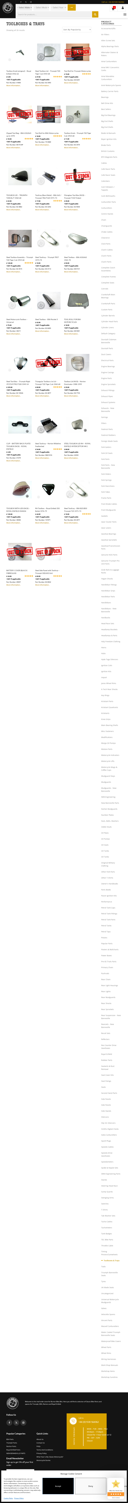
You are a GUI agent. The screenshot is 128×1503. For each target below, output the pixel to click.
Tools (103, 1266)
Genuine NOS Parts (109, 555)
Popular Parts (106, 943)
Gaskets (104, 516)
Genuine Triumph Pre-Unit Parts (110, 562)
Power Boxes (106, 955)
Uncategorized (107, 1293)
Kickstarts (105, 713)
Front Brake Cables (109, 504)
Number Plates (107, 815)
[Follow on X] (26, 2)
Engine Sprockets (108, 384)
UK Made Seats (107, 1287)
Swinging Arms (107, 1197)
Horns (103, 647)
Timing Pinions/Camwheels (109, 1253)
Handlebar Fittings (109, 584)
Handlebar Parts (108, 596)
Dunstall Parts (107, 348)
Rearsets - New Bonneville (107, 1025)
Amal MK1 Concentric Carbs (110, 69)
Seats (103, 1087)
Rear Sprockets (107, 1009)
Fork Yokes (105, 492)
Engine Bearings (108, 366)
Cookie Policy (8, 1498)
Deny (90, 1486)
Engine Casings (107, 372)
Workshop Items (108, 1371)
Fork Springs (106, 480)
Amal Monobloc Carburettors (107, 77)
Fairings (104, 417)
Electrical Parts (107, 360)
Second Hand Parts (109, 1093)
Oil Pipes (105, 833)
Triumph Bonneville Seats (109, 1274)
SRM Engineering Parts (110, 1174)
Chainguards (106, 226)
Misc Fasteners (107, 731)
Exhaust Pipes (107, 396)
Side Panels (106, 1099)
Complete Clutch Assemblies (108, 269)
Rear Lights (106, 991)
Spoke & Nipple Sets (109, 1168)
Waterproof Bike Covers (111, 1341)
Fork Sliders (106, 474)
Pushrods (105, 973)
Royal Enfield (106, 1054)
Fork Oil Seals (106, 453)
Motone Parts (106, 749)
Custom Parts (106, 309)
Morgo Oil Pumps (108, 743)
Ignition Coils (106, 665)
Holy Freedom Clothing (110, 641)
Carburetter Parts (108, 202)
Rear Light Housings (109, 985)
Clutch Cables (107, 250)
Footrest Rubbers (108, 435)
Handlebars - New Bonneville (108, 610)
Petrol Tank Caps (108, 908)
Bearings (105, 97)
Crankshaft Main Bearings (108, 296)
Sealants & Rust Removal (107, 1067)
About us (39, 1439)
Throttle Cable (107, 1245)
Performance (106, 901)
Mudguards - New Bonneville (108, 789)
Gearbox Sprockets (109, 540)
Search (72, 7)
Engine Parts (106, 378)
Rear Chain (105, 979)
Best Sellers (106, 109)
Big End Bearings (108, 115)
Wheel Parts (106, 1347)
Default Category (108, 333)
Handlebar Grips (108, 590)
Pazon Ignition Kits (109, 895)
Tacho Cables (106, 1221)
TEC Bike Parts (107, 1239)
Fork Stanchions (107, 486)
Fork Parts (105, 459)
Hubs (103, 653)
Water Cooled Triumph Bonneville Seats (110, 1333)
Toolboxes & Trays (112, 1260)
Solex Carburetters (109, 1135)
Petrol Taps (106, 931)
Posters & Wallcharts (109, 949)
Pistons (104, 937)
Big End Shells (107, 121)
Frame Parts (106, 498)
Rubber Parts (106, 1060)
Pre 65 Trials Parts (108, 961)
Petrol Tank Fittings (109, 913)
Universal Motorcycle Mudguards (110, 1301)
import (104, 677)
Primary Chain (107, 967)
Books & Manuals (108, 133)
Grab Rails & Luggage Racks (110, 571)
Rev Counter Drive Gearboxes (108, 1046)
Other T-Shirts (107, 878)
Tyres (103, 1281)
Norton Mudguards (109, 809)
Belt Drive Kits (107, 103)
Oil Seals (104, 845)
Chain (103, 220)
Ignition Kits (106, 671)
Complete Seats (107, 282)
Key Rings (105, 695)
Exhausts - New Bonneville (107, 409)
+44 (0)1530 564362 (113, 2)
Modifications (106, 737)
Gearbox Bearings (108, 534)
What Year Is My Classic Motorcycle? (49, 1457)
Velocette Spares (108, 1314)
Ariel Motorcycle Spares (111, 85)
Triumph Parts (11, 1443)
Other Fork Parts (108, 872)
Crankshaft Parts (108, 303)
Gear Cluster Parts (108, 522)
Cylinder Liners (107, 327)
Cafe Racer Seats (108, 175)
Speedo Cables (107, 1147)
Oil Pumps (105, 839)
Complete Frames (108, 276)
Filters (103, 423)
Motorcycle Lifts (107, 761)
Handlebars (106, 602)
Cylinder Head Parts (109, 321)
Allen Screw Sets (108, 40)
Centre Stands (107, 214)
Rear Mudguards (108, 997)
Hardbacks (105, 617)
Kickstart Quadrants (109, 707)
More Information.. (18, 78)
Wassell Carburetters (110, 1326)
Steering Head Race (109, 1186)
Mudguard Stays (108, 776)
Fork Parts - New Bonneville (108, 466)
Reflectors (105, 1039)
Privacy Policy (19, 1498)
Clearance (105, 238)
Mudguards (106, 782)
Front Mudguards (108, 510)
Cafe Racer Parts (108, 169)
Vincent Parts (106, 1320)
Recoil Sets (105, 1033)
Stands (104, 1180)
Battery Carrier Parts (109, 91)
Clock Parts (105, 244)
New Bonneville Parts (110, 803)
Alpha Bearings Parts (110, 46)
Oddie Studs (106, 827)
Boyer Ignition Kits (108, 139)
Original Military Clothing (108, 864)
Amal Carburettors (109, 61)
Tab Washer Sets (108, 1216)
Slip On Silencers (108, 1123)
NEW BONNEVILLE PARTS (15, 1453)
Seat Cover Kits (107, 1075)
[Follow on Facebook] (21, 2)
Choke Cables (106, 232)
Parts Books (106, 889)
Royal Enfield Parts (13, 1450)
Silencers (105, 1117)
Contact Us (40, 1443)
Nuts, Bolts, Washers (110, 821)
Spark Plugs (106, 1141)
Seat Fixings (106, 1081)
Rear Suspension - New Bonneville (111, 1017)
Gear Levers (106, 528)
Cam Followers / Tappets (107, 188)
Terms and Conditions (44, 1450)
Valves (103, 1308)
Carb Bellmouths (108, 196)
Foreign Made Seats (109, 441)
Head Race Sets (107, 623)
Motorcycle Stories (43, 1460)
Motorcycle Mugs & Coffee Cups (109, 768)
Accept (58, 1486)
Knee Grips (105, 719)
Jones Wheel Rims (108, 683)
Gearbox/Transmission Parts (110, 547)
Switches (105, 1204)
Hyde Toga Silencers (109, 659)
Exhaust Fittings (107, 390)
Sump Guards (107, 1191)
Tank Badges (106, 1233)
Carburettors (106, 208)
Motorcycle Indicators (110, 755)
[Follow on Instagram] (31, 2)
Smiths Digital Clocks (110, 1129)
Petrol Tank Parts (108, 919)
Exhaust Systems (108, 402)
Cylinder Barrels (108, 315)
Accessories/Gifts (108, 28)
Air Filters (105, 34)
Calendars (105, 181)
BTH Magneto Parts (109, 157)
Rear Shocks (106, 1003)
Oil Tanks (105, 851)
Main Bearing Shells (109, 725)
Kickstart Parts (107, 701)
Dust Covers (106, 354)
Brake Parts (106, 145)
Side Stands (106, 1111)
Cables (104, 163)
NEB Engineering (108, 797)
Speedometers (107, 1162)
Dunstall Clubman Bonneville (108, 341)
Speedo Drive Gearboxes (106, 1154)
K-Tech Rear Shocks (109, 689)
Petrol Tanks (106, 925)
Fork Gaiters (106, 447)
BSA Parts (10, 1439)
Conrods (104, 288)
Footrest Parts (107, 429)
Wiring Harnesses (108, 1359)
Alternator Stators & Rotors (109, 54)
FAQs (38, 1446)
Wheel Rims (106, 1353)
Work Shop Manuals (109, 1365)
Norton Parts (11, 1446)
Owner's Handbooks (109, 883)
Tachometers (106, 1227)
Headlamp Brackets (109, 629)
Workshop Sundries (109, 1377)
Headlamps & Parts (109, 635)
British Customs (107, 151)
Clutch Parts (106, 256)
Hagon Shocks (107, 578)
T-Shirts (104, 1210)
